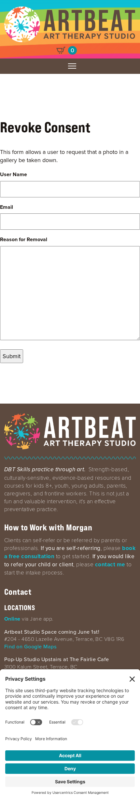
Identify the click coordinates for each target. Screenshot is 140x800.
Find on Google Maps (30, 646)
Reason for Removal (23, 239)
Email (6, 207)
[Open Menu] (72, 66)
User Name (13, 174)
